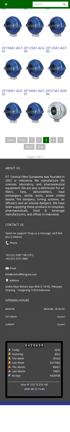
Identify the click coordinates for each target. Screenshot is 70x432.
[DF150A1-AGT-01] (13, 69)
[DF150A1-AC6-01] (57, 26)
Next (29, 147)
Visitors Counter (34, 393)
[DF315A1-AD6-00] (57, 111)
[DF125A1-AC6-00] (35, 69)
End (40, 147)
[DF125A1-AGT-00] (57, 69)
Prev (22, 140)
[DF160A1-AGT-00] (35, 26)
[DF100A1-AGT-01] (35, 112)
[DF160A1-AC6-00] (13, 26)
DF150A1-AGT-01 (13, 49)
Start (10, 140)
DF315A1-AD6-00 (56, 92)
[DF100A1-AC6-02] (13, 112)
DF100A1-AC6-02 (12, 92)
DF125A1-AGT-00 (57, 49)
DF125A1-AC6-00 (34, 49)
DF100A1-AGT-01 (35, 92)
